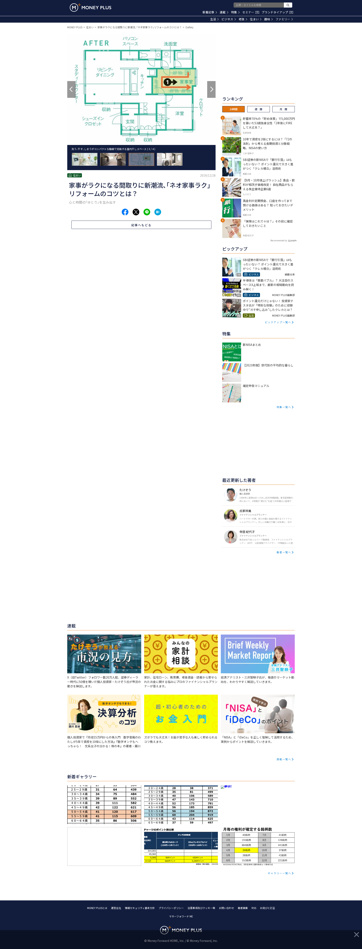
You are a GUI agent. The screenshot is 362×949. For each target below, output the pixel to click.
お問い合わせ (226, 908)
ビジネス (227, 19)
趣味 (267, 19)
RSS (254, 908)
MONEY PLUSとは (97, 908)
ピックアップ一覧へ (278, 322)
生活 (213, 19)
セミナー (250, 12)
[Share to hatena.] (157, 212)
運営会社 (116, 908)
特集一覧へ (284, 407)
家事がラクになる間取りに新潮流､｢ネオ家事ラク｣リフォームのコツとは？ (139, 27)
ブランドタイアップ (277, 12)
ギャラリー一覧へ (279, 873)
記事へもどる (141, 225)
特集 (234, 12)
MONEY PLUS (74, 27)
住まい (254, 19)
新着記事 (208, 12)
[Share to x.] (136, 212)
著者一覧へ (284, 552)
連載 (223, 12)
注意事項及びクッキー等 (201, 908)
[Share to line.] (147, 212)
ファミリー (282, 19)
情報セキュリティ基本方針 (140, 908)
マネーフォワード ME (181, 916)
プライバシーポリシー (171, 908)
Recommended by (278, 240)
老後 (241, 19)
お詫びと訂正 (267, 908)
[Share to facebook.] (125, 212)
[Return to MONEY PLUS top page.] (90, 7)
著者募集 (243, 908)
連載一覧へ (284, 759)
